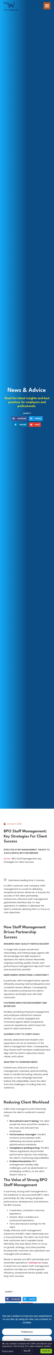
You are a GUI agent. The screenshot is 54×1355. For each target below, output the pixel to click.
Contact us (35, 1262)
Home (7, 858)
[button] (46, 5)
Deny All (27, 1351)
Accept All (46, 1351)
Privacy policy (8, 1351)
